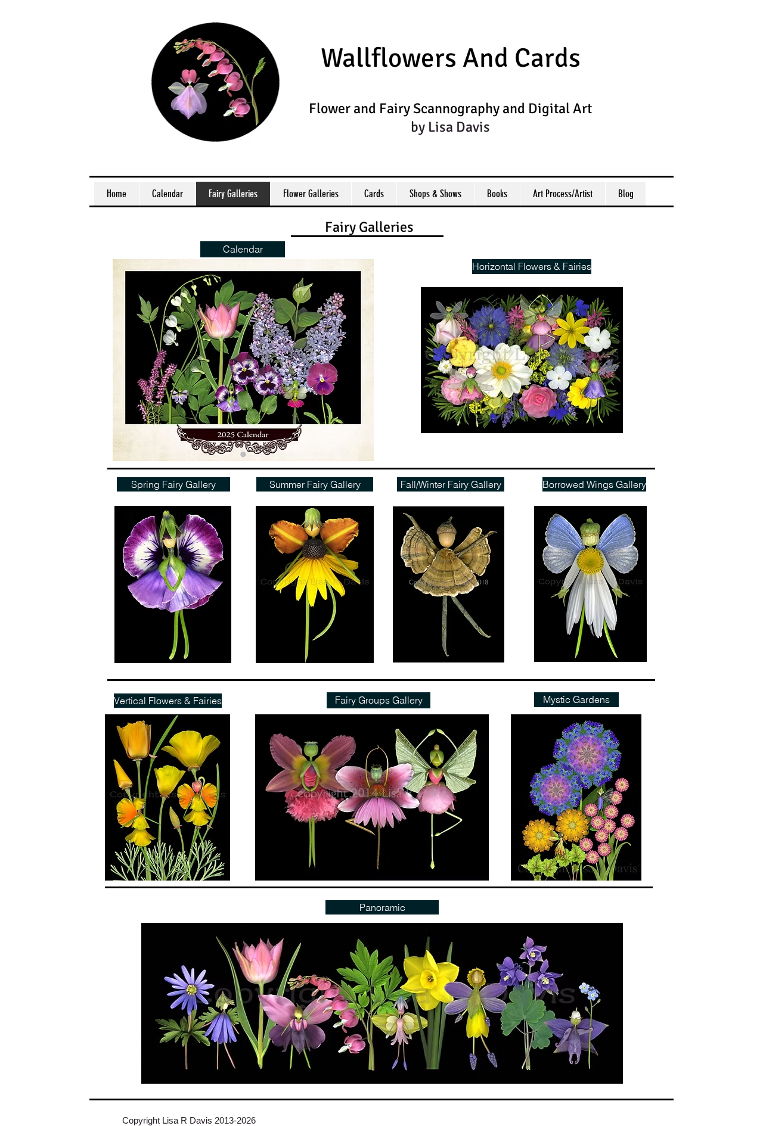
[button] (576, 699)
